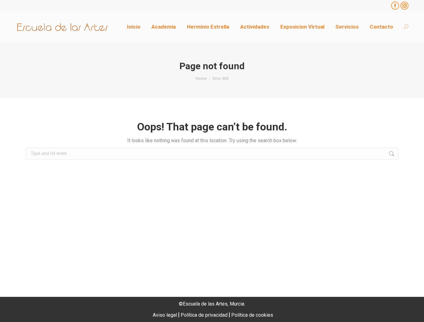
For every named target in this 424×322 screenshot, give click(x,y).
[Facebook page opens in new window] (395, 6)
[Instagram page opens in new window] (404, 6)
